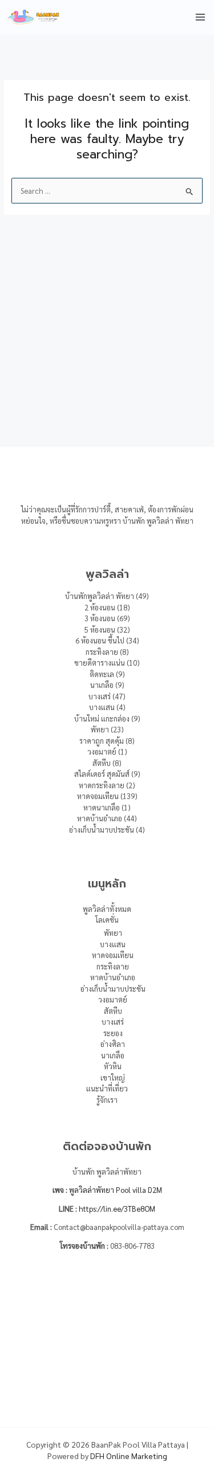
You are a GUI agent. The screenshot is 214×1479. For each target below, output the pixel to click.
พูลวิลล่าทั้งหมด (107, 909)
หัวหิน (113, 1066)
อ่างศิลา (112, 1044)
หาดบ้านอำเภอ (112, 977)
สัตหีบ (113, 1011)
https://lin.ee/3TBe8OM (117, 1208)
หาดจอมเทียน (113, 955)
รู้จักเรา (107, 1100)
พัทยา (113, 933)
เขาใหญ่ (112, 1077)
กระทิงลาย (112, 966)
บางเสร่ (113, 1021)
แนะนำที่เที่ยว (107, 1088)
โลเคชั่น (107, 919)
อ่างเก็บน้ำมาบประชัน (113, 988)
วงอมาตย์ (112, 999)
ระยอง (113, 1033)
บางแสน (113, 944)
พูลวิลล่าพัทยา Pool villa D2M (115, 1190)
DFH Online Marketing (128, 1456)
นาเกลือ (112, 1055)
